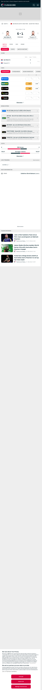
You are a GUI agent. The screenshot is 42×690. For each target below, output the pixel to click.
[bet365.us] (4, 83)
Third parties (32, 663)
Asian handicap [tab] (28, 71)
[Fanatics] (4, 98)
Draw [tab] (22, 44)
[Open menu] (37, 5)
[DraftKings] (4, 93)
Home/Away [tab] (5, 71)
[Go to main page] (9, 5)
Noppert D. (33, 37)
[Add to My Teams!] (2, 33)
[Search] (33, 5)
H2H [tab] (17, 44)
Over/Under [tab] (16, 71)
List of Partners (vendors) (9, 671)
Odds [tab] (11, 44)
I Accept (21, 676)
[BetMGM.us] (4, 88)
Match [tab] (5, 44)
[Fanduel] (4, 78)
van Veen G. (7, 37)
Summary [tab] (5, 49)
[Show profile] (7, 33)
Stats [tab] (12, 49)
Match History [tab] (22, 49)
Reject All (21, 681)
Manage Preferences (21, 686)
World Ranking (7, 38)
